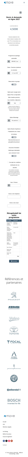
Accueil (4, 421)
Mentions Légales (7, 427)
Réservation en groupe (14, 81)
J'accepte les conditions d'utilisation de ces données (15, 165)
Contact (5, 445)
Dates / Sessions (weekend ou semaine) (14, 69)
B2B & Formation (7, 434)
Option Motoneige (14, 117)
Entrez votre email (14, 202)
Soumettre (15, 261)
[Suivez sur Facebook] (4, 441)
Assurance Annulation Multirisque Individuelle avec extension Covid (14, 150)
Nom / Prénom (14, 182)
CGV (4, 424)
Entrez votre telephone (14, 193)
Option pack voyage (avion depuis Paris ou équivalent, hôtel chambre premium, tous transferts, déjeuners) (14, 96)
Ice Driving (5, 431)
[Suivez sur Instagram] (9, 441)
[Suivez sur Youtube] (12, 441)
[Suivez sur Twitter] (6, 441)
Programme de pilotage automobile (14, 57)
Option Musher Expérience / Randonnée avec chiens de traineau (14, 131)
